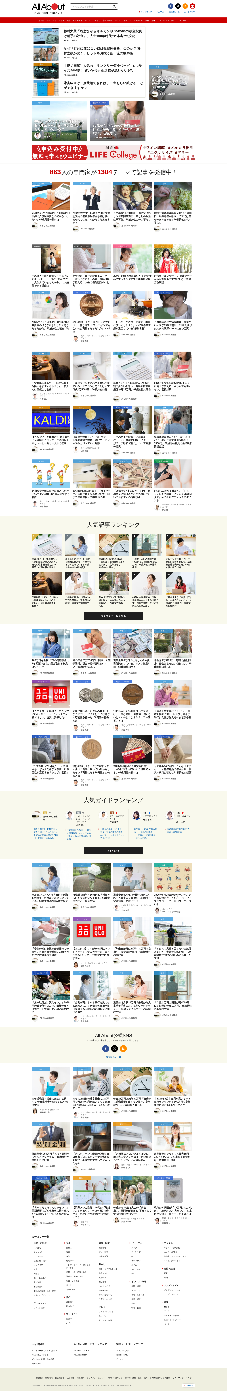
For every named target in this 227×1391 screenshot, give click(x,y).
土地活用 (37, 1282)
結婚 (166, 1277)
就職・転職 (136, 1286)
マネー (61, 20)
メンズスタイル (136, 20)
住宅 (54, 20)
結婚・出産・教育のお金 (76, 1272)
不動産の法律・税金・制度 (45, 1291)
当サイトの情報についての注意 (157, 1378)
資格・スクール (137, 1295)
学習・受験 (136, 1308)
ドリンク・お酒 (105, 1320)
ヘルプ (189, 1378)
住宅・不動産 (40, 1243)
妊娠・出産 (103, 1290)
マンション (38, 1252)
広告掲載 (70, 1378)
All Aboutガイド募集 (40, 1355)
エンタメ (167, 1307)
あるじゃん (71, 1289)
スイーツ (102, 1316)
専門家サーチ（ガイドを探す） (45, 1350)
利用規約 (80, 1378)
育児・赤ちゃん (105, 1295)
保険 (68, 1256)
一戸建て (37, 1248)
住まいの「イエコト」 (43, 1295)
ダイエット (136, 1269)
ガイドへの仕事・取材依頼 (43, 1359)
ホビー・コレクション (173, 1315)
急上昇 (41, 20)
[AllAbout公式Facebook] (170, 6)
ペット (167, 1324)
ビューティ (77, 20)
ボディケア (136, 1261)
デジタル (88, 20)
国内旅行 (70, 1306)
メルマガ (160, 12)
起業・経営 (136, 1299)
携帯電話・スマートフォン (175, 1256)
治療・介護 (103, 1256)
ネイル (134, 1265)
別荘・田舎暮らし (41, 1278)
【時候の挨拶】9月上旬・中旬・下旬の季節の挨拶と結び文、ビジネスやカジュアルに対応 (112, 833)
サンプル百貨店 (122, 1350)
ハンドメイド (104, 1286)
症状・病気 (103, 1252)
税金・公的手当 (72, 1281)
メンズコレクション (172, 1290)
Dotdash (189, 1386)
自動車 (69, 1319)
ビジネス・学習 (120, 20)
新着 (48, 20)
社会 (133, 1303)
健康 (69, 20)
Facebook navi (122, 1355)
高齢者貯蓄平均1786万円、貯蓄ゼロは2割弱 (179, 830)
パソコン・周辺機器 (172, 1248)
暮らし (97, 20)
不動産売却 (38, 1287)
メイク (134, 1248)
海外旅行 (70, 1302)
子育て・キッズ (105, 1299)
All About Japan (80, 1355)
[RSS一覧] (185, 6)
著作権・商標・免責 (133, 1378)
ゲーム (167, 1311)
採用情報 (49, 1378)
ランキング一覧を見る (113, 616)
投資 (68, 1252)
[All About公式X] (178, 6)
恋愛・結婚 (107, 20)
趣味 (153, 20)
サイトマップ (146, 12)
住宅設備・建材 (40, 1261)
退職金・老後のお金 (74, 1276)
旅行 (147, 20)
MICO (133, 1274)
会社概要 (39, 1378)
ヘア (133, 1256)
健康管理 (102, 1248)
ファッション (163, 20)
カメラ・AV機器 (170, 1252)
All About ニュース (81, 1350)
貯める (69, 1248)
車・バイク (184, 20)
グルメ (174, 20)
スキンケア (136, 1252)
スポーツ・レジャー (172, 1320)
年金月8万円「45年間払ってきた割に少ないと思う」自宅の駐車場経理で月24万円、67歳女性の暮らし (46, 833)
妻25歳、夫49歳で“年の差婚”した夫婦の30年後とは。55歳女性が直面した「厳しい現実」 (145, 833)
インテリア (38, 1265)
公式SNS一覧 (174, 12)
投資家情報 (59, 1378)
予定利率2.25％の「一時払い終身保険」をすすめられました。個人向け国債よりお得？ (79, 834)
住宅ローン (71, 1261)
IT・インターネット (172, 1261)
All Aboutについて (115, 1378)
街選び (36, 1274)
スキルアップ (137, 1290)
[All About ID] (192, 6)
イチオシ (120, 1359)
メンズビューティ (171, 1294)
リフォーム (38, 1256)
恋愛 (166, 1273)
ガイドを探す (189, 12)
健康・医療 (104, 1243)
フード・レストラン (107, 1312)
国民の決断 (36, 1363)
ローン (69, 1285)
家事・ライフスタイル (108, 1269)
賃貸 (35, 1269)
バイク (69, 1323)
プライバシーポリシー (96, 1378)
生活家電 (102, 1282)
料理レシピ (103, 1273)
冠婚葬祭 (102, 1277)
